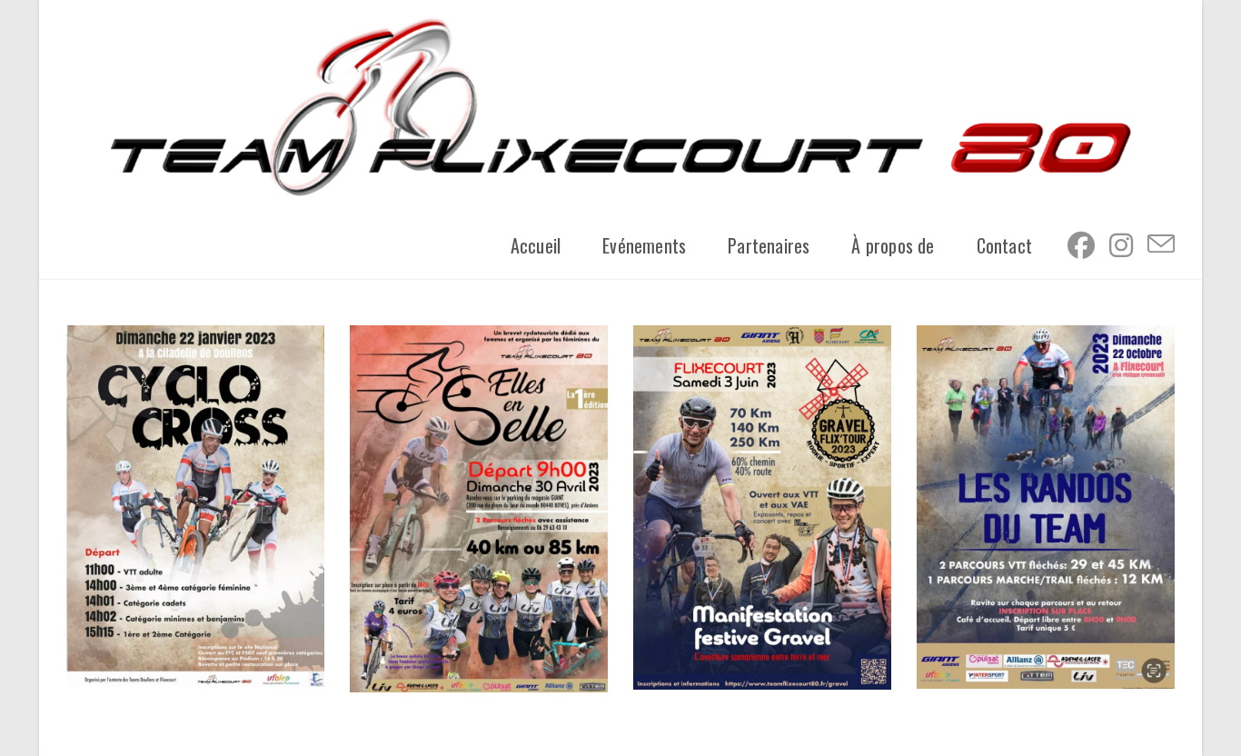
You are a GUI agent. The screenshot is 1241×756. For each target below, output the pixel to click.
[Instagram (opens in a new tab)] (1121, 244)
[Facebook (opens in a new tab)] (1081, 244)
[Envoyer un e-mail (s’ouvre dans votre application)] (1161, 243)
